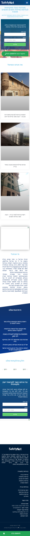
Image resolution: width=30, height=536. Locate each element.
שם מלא (23, 32)
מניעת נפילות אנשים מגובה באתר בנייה (15, 165)
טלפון (24, 38)
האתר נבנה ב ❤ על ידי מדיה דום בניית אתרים (15, 528)
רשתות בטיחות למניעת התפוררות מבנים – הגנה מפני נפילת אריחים (15, 115)
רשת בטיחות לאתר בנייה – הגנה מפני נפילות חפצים (15, 215)
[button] (27, 2)
